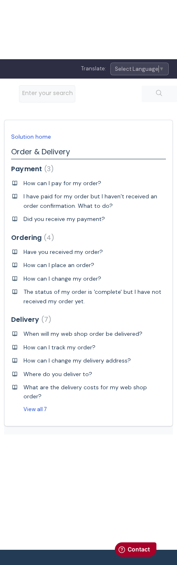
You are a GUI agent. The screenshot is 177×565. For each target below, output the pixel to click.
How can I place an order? (58, 265)
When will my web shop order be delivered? (82, 333)
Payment (31, 169)
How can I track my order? (59, 347)
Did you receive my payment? (64, 219)
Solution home (31, 136)
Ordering (31, 237)
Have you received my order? (63, 252)
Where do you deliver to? (57, 374)
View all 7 (35, 409)
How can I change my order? (62, 278)
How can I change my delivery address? (77, 360)
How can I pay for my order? (62, 183)
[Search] (159, 94)
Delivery (29, 319)
